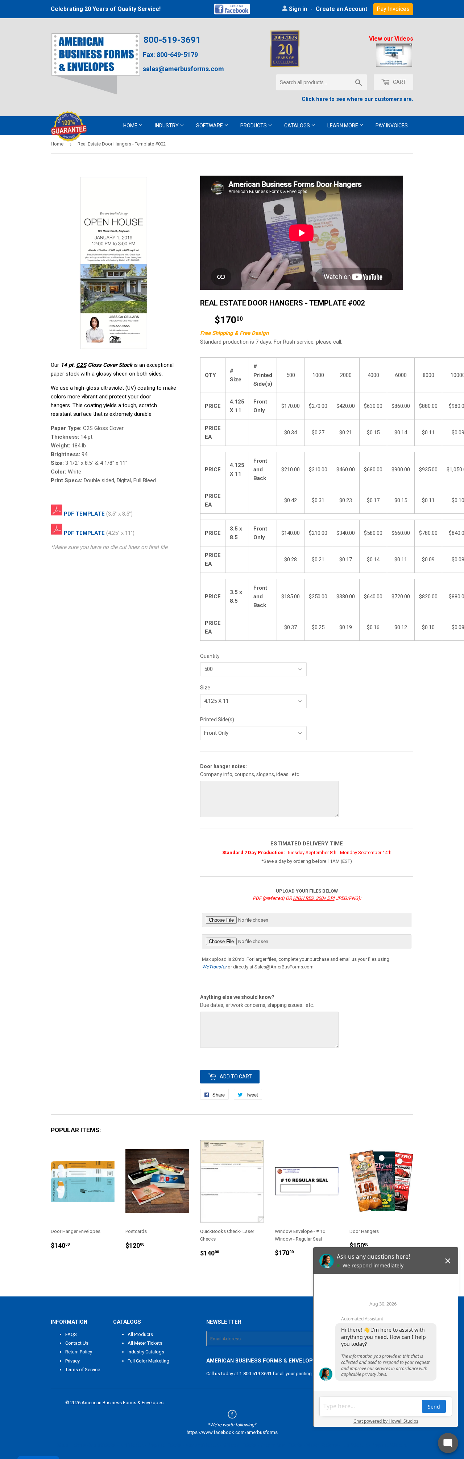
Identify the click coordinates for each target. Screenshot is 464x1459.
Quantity (210, 656)
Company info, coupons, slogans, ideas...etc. (250, 770)
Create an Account (341, 8)
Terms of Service (82, 1369)
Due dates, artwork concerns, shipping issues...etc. (257, 1001)
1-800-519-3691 (255, 1373)
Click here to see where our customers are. (357, 99)
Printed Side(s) (217, 719)
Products (254, 125)
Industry (167, 125)
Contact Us (76, 1343)
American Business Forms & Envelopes (122, 1402)
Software (210, 125)
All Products (140, 1334)
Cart (399, 82)
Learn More (343, 125)
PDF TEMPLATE (84, 514)
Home (130, 125)
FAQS (71, 1334)
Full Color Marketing (148, 1361)
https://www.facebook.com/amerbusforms (232, 1432)
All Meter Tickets (145, 1343)
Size (205, 687)
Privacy (72, 1361)
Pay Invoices (392, 125)
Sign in (298, 8)
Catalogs (297, 125)
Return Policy (78, 1352)
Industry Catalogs (146, 1352)
